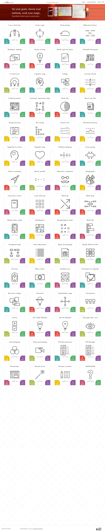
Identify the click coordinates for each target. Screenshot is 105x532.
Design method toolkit (52, 2)
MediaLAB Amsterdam (38, 528)
